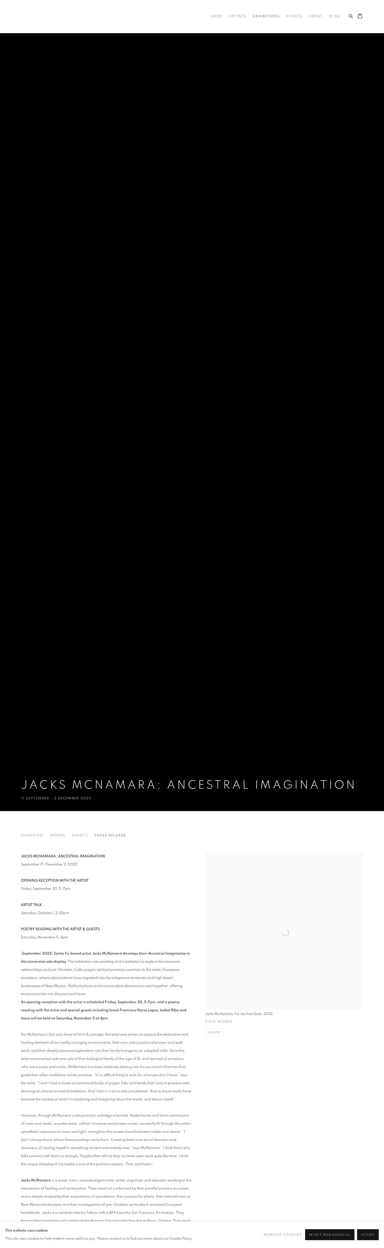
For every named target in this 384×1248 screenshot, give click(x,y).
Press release (110, 835)
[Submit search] (351, 15)
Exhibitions (266, 16)
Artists (237, 16)
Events (294, 16)
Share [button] (215, 1032)
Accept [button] (368, 1234)
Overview (32, 835)
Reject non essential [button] (330, 1234)
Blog (335, 16)
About (316, 16)
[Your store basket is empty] (360, 16)
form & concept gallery (73, 16)
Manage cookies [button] (283, 1235)
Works (58, 835)
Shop (217, 16)
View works (219, 1022)
